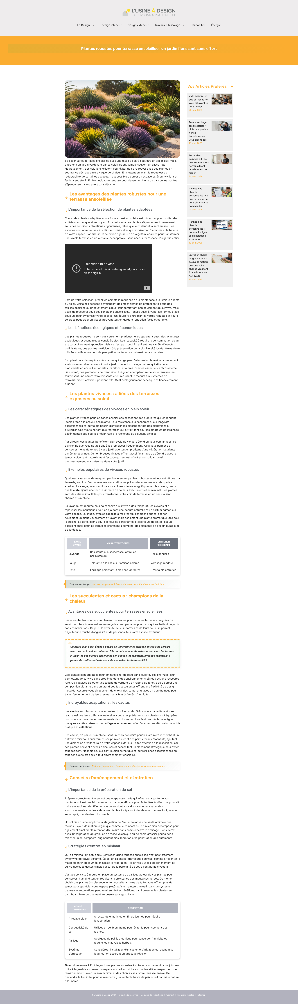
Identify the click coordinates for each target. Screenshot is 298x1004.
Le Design (83, 25)
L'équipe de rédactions (152, 995)
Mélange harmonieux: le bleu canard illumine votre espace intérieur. (128, 766)
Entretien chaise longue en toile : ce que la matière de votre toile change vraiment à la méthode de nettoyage (198, 265)
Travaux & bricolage (167, 25)
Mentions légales (185, 995)
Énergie (216, 25)
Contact (170, 995)
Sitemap (201, 995)
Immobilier (198, 25)
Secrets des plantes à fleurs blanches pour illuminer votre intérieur (128, 584)
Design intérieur (112, 25)
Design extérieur (138, 25)
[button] (93, 25)
